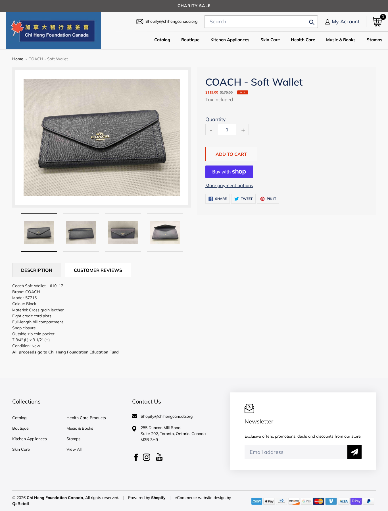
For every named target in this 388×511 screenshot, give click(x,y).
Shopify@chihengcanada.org (171, 21)
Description (36, 270)
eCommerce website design (201, 497)
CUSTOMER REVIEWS (98, 270)
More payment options (229, 185)
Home (17, 58)
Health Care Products (86, 417)
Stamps (73, 438)
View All (74, 449)
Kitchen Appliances (29, 438)
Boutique (20, 428)
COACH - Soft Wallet (48, 58)
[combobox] (261, 21)
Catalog (19, 417)
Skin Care (21, 449)
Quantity (215, 119)
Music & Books (79, 428)
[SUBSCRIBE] (354, 452)
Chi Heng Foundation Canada (55, 497)
